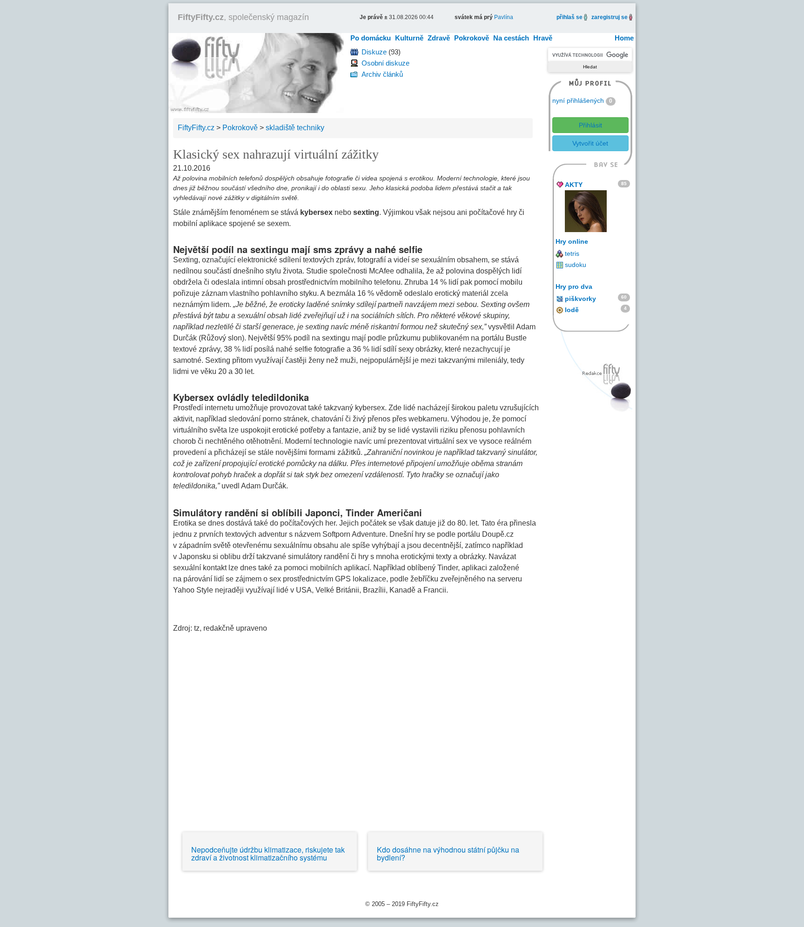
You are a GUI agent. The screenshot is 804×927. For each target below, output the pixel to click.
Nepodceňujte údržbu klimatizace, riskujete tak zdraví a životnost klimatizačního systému (268, 853)
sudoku (575, 264)
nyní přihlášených (578, 100)
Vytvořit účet (590, 143)
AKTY (574, 184)
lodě (572, 309)
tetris (572, 253)
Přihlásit (590, 125)
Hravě (542, 38)
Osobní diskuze (385, 63)
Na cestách (511, 38)
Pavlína (503, 17)
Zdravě (439, 38)
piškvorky (580, 298)
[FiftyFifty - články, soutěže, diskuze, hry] (256, 72)
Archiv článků (382, 74)
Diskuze (374, 52)
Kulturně (409, 38)
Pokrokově (471, 38)
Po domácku (370, 38)
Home (624, 38)
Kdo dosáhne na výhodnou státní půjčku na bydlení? (448, 853)
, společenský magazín (243, 17)
